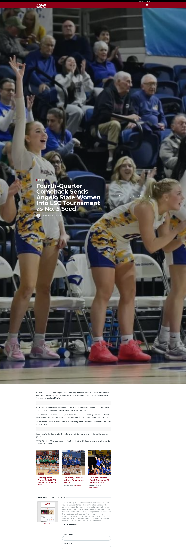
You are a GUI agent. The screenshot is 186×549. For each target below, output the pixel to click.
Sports (41, 180)
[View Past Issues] (47, 511)
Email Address (70, 525)
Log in (148, 1)
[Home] (41, 5)
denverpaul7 (53, 488)
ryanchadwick (93, 487)
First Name (68, 534)
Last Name (68, 544)
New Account (142, 1)
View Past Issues (47, 523)
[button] (122, 196)
